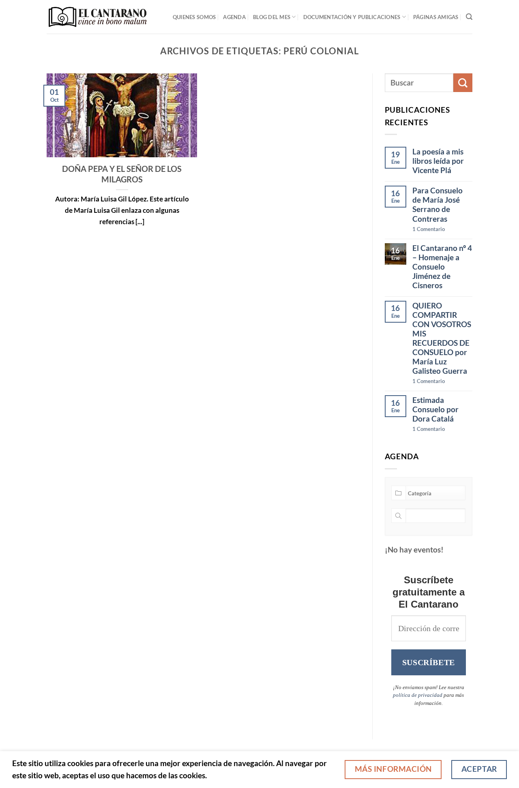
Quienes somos (194, 17)
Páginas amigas (436, 17)
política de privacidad (417, 695)
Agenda (234, 17)
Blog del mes (271, 17)
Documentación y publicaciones (352, 17)
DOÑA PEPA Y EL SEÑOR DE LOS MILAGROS (122, 174)
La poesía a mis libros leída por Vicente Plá (438, 161)
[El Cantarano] (97, 17)
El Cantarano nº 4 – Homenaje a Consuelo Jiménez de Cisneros (442, 266)
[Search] (469, 17)
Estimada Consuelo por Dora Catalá (435, 409)
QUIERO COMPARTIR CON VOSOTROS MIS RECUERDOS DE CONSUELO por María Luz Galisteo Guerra (441, 338)
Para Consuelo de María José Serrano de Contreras (437, 204)
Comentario (428, 229)
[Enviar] (462, 82)
